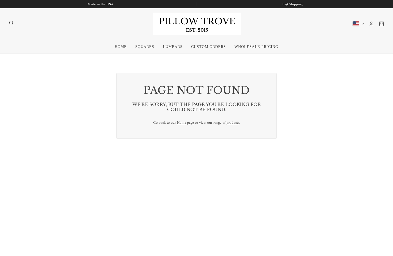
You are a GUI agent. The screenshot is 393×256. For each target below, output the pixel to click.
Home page (185, 122)
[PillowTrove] (197, 24)
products (232, 122)
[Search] (11, 23)
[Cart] (381, 24)
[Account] (371, 24)
